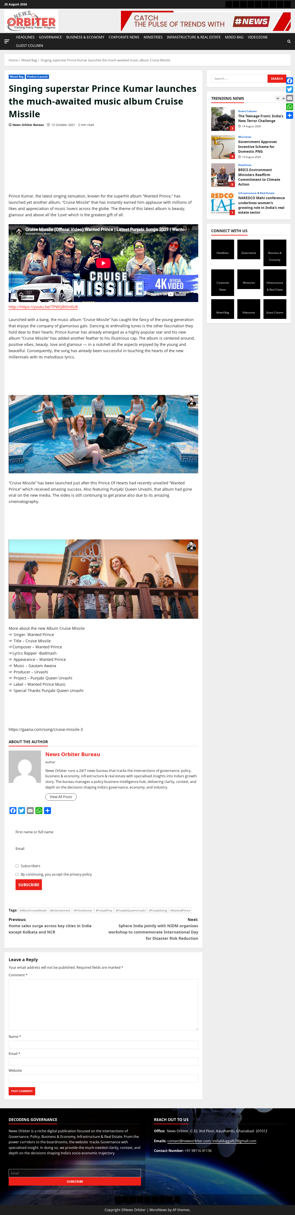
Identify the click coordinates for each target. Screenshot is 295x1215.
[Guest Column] (287, 4)
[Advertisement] (103, 161)
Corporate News (124, 37)
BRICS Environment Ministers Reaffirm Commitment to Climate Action (223, 147)
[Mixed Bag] (273, 4)
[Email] (289, 98)
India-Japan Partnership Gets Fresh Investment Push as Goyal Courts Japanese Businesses (223, 203)
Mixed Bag (234, 37)
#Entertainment (60, 910)
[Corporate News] (250, 4)
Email (20, 848)
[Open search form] (289, 41)
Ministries (153, 37)
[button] (7, 41)
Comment (18, 975)
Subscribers (30, 866)
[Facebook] (289, 80)
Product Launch (37, 76)
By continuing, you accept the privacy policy (56, 874)
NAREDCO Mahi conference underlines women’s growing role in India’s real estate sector (223, 175)
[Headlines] (228, 4)
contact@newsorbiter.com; (189, 1141)
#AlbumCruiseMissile (33, 910)
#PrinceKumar (83, 910)
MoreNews (158, 1209)
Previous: (50, 926)
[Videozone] (280, 4)
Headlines (25, 37)
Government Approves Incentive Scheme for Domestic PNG (223, 119)
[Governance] (236, 4)
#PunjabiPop (104, 910)
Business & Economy (85, 37)
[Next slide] (283, 98)
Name (15, 1036)
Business (244, 193)
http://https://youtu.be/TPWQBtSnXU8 (43, 306)
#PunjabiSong (158, 910)
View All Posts (61, 796)
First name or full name (34, 832)
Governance (50, 37)
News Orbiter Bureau (28, 125)
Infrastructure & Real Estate (194, 37)
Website (15, 1070)
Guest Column (29, 45)
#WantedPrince (180, 910)
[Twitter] (289, 89)
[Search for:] (239, 79)
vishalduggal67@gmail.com (234, 1141)
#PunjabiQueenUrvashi (131, 910)
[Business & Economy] (243, 4)
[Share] (289, 115)
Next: (153, 929)
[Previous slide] (278, 98)
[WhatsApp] (289, 106)
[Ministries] (258, 4)
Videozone (258, 37)
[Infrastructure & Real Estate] (265, 4)
